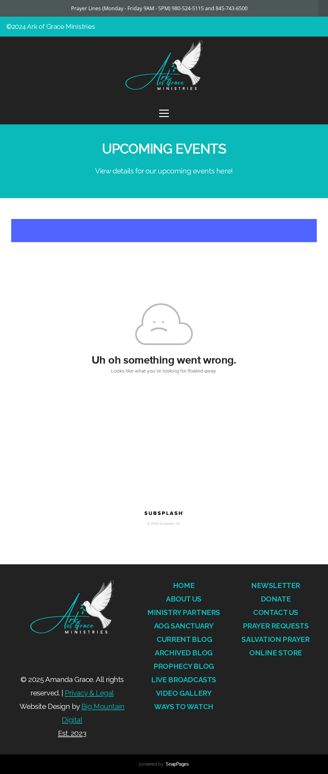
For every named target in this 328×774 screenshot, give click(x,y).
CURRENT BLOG (183, 639)
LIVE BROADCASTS (183, 680)
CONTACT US (275, 612)
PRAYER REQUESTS (276, 626)
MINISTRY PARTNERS (183, 612)
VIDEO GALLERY (184, 693)
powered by (164, 764)
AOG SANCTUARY (184, 626)
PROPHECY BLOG (183, 666)
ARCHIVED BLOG (184, 653)
